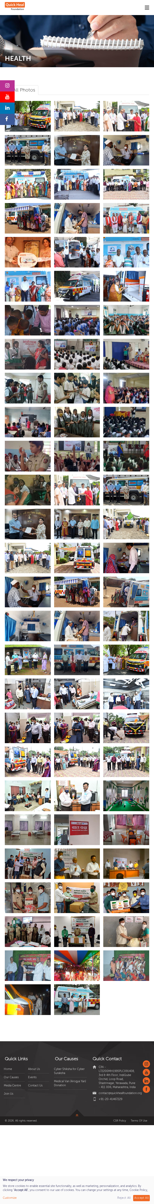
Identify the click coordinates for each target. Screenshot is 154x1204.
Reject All (124, 1197)
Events (32, 1077)
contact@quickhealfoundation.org (120, 1093)
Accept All (141, 1197)
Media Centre (12, 1085)
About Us (34, 1069)
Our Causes (11, 1077)
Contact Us (35, 1085)
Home (8, 1069)
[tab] (24, 90)
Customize (10, 1197)
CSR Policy (119, 1120)
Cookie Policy (138, 1190)
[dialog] (77, 1190)
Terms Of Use (139, 1120)
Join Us (8, 1093)
